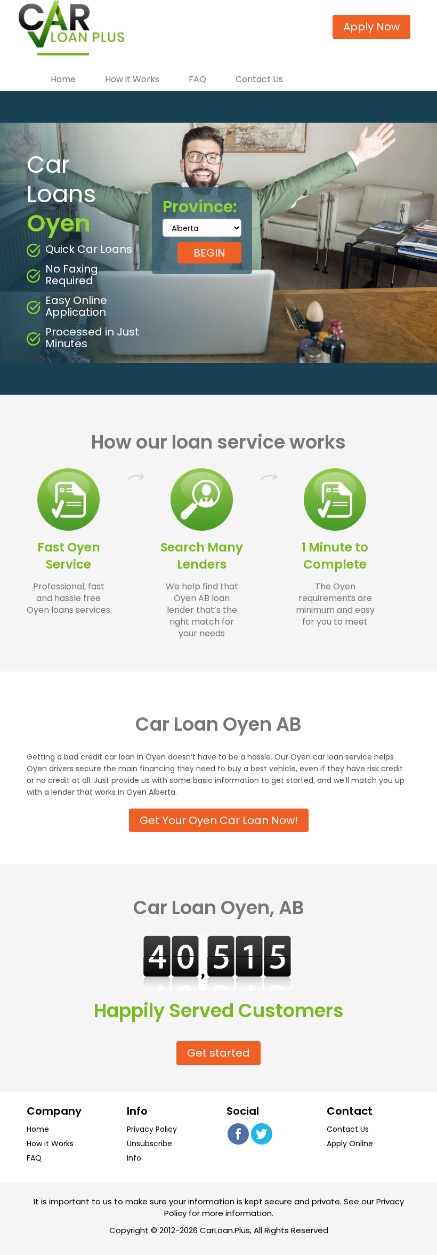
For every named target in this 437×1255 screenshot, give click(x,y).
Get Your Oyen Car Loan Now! (219, 820)
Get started (218, 1052)
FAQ (197, 79)
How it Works (132, 79)
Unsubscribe (149, 1143)
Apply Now (371, 26)
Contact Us (259, 79)
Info (134, 1158)
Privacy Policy (152, 1129)
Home (63, 79)
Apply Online (350, 1143)
